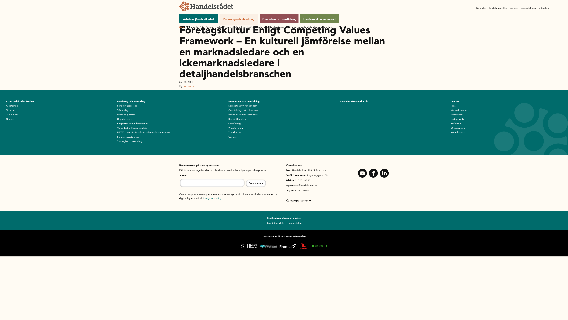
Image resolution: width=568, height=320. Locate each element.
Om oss (513, 8)
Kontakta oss (458, 132)
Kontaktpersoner (297, 200)
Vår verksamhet (459, 110)
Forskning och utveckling (238, 19)
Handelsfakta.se (528, 8)
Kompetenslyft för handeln (242, 105)
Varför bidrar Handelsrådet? (132, 128)
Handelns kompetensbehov (243, 114)
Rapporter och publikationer (132, 123)
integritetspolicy (212, 198)
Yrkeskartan (234, 132)
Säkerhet (10, 110)
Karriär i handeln (237, 119)
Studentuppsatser (126, 114)
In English (544, 8)
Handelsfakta (294, 223)
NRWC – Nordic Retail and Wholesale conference (143, 132)
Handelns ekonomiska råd (319, 19)
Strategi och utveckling (129, 141)
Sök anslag (123, 110)
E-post (183, 175)
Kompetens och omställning (279, 19)
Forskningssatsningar (128, 136)
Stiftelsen (456, 123)
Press (453, 105)
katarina (189, 86)
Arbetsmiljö (12, 105)
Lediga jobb (457, 119)
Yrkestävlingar (236, 128)
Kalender (481, 8)
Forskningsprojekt (127, 105)
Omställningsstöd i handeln (243, 110)
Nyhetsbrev (457, 114)
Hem (181, 27)
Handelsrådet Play (497, 8)
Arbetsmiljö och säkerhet (198, 19)
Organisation (458, 128)
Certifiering (234, 123)
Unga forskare (124, 119)
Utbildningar (12, 114)
